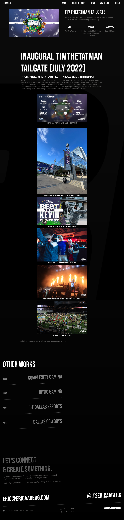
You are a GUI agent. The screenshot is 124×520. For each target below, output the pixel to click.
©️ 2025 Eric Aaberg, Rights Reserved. (18, 510)
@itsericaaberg (104, 495)
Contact (64, 512)
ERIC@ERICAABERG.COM (26, 498)
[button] (59, 3)
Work (72, 508)
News (72, 511)
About (63, 509)
